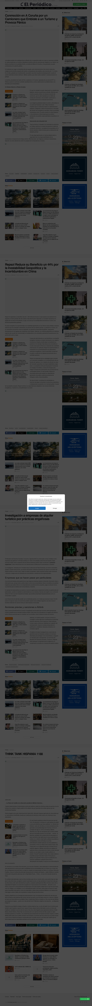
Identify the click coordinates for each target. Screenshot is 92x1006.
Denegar (55, 508)
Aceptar (37, 508)
